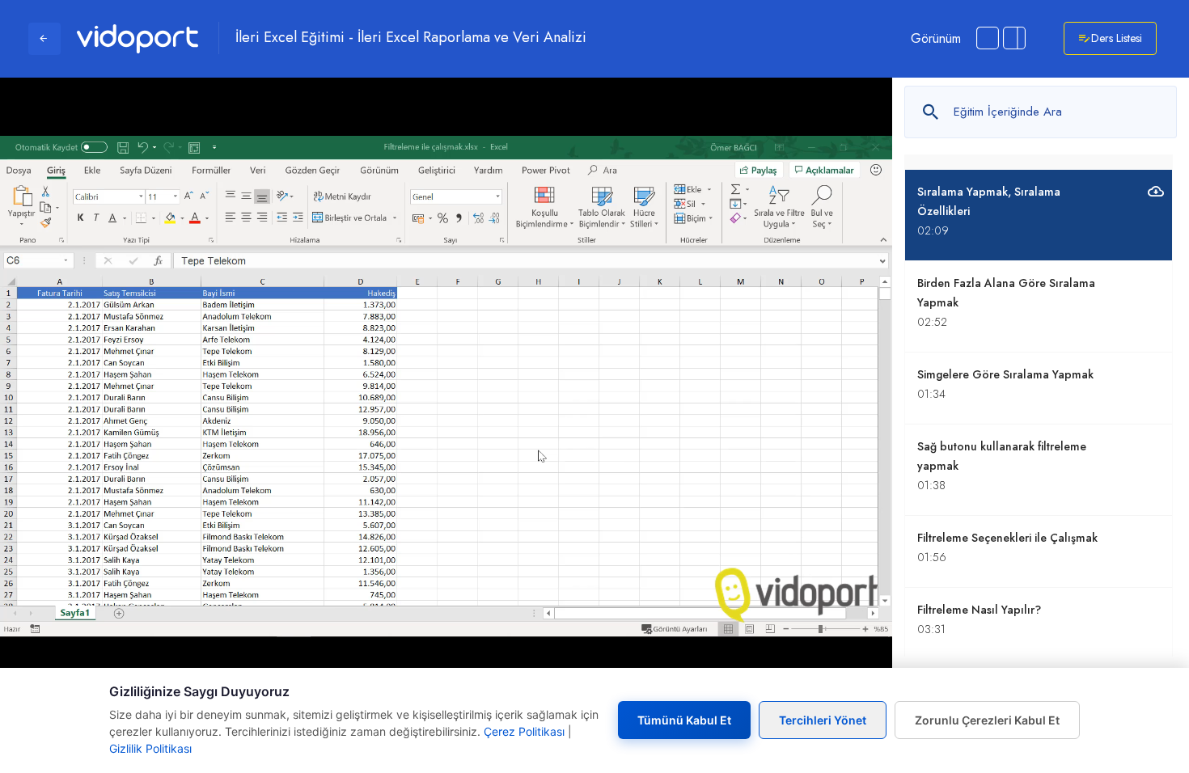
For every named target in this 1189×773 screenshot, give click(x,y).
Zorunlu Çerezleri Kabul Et (987, 720)
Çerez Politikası (524, 731)
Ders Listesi (1116, 38)
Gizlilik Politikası (150, 748)
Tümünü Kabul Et (684, 720)
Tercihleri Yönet (822, 720)
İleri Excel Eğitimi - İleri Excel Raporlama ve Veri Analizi (410, 38)
